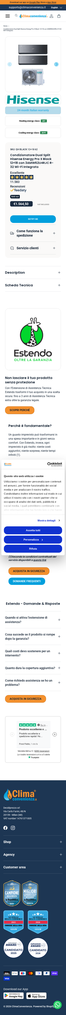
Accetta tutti (33, 530)
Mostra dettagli (47, 520)
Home (5, 26)
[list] (33, 64)
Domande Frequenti (27, 581)
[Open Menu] (7, 16)
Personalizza (31, 539)
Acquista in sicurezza (29, 571)
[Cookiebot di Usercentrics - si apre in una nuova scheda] (47, 464)
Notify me (33, 219)
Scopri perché (20, 410)
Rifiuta (33, 548)
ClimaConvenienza (22, 1006)
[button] (59, 16)
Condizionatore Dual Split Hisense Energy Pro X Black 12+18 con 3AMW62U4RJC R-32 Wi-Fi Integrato (32, 29)
